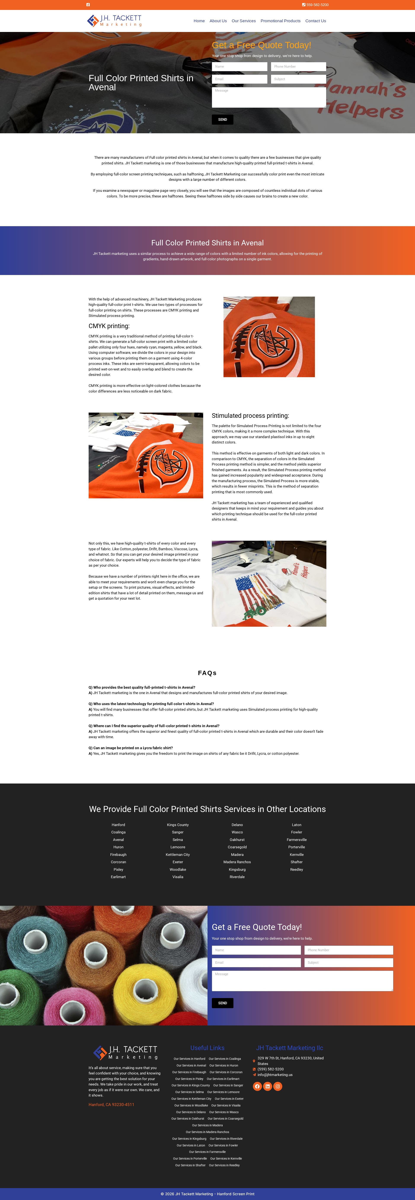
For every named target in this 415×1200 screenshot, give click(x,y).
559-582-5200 (317, 5)
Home (199, 21)
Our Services (244, 21)
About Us (218, 21)
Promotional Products (281, 21)
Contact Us (315, 21)
